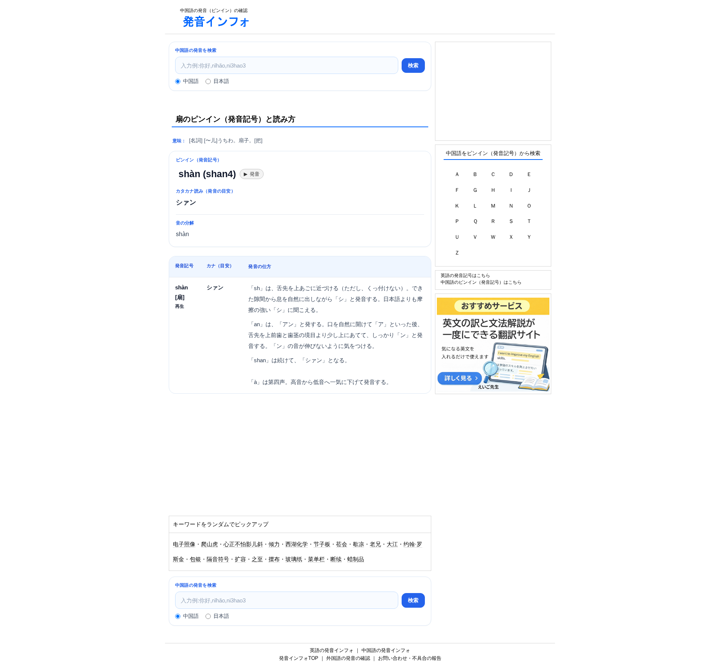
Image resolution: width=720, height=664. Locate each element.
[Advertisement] (406, 17)
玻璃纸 (293, 559)
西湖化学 (296, 544)
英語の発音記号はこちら (465, 275)
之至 (257, 559)
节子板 (322, 544)
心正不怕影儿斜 (243, 544)
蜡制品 (355, 559)
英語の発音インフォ (332, 650)
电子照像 (184, 544)
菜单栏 (316, 559)
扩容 (240, 559)
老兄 (375, 544)
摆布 (274, 559)
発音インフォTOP (298, 658)
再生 (179, 306)
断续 (336, 559)
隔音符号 (218, 559)
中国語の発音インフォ (386, 650)
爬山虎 (209, 544)
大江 (392, 544)
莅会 (341, 544)
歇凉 (358, 544)
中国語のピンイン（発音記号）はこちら (481, 282)
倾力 (274, 544)
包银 (195, 559)
